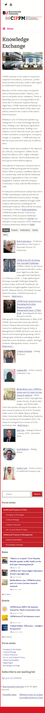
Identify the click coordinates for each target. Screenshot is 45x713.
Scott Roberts (23, 449)
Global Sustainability (14, 540)
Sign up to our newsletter (12, 678)
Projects (14, 230)
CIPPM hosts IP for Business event (25, 616)
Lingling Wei (22, 370)
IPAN (32, 225)
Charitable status (9, 695)
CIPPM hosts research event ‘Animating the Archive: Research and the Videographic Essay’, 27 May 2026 (29, 307)
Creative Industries (13, 525)
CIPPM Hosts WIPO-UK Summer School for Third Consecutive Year (25, 608)
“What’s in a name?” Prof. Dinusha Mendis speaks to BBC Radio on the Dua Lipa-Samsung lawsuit (25, 561)
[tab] (6, 230)
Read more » (17, 296)
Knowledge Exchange (14, 545)
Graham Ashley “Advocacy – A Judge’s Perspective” (26, 627)
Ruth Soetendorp (29, 210)
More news (6, 594)
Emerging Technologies (15, 515)
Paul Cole (21, 430)
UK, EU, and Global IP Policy (14, 658)
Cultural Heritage (12, 520)
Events (35, 230)
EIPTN (30, 219)
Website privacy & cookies (31, 695)
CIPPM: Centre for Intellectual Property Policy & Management (23, 20)
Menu (10, 28)
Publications (25, 230)
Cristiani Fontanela (24, 351)
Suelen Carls (22, 468)
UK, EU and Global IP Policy (17, 530)
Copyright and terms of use (31, 698)
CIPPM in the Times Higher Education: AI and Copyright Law (26, 572)
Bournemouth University (12, 13)
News (5, 235)
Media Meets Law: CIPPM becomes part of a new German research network (29, 392)
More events (7, 637)
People (6, 230)
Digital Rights (8, 663)
